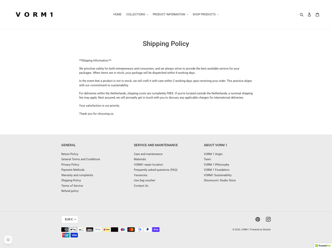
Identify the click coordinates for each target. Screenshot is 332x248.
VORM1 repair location (148, 164)
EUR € (69, 219)
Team (207, 159)
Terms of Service (72, 185)
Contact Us (141, 185)
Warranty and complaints (77, 175)
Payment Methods (73, 170)
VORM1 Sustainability (218, 175)
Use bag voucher (144, 180)
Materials (140, 159)
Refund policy (70, 191)
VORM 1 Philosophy (216, 164)
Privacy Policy (70, 164)
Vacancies (140, 175)
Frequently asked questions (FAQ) (155, 170)
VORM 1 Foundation (216, 170)
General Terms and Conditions (80, 159)
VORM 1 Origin (213, 154)
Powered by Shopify (260, 229)
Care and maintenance (148, 154)
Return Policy (69, 154)
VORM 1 (245, 229)
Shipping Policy (71, 180)
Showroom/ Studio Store (220, 180)
